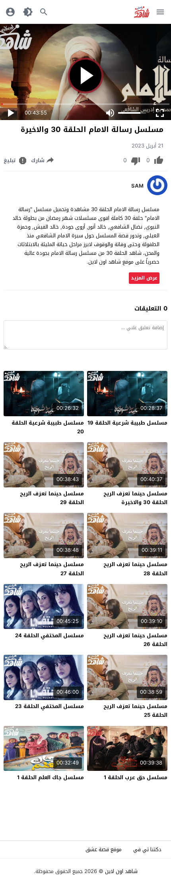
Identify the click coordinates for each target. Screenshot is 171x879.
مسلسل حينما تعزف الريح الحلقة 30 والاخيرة (135, 498)
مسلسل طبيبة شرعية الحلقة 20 (48, 427)
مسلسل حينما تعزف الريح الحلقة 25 (135, 710)
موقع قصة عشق (104, 849)
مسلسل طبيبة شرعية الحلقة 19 (127, 423)
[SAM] (157, 193)
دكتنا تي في (147, 849)
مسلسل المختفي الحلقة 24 (49, 635)
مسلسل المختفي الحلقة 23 (49, 706)
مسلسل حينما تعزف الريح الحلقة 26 (135, 640)
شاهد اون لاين (121, 871)
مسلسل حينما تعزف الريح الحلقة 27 (52, 568)
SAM (137, 186)
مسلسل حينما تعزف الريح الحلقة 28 (135, 568)
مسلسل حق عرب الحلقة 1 (135, 777)
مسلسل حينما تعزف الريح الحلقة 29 (52, 498)
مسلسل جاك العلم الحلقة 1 (50, 777)
